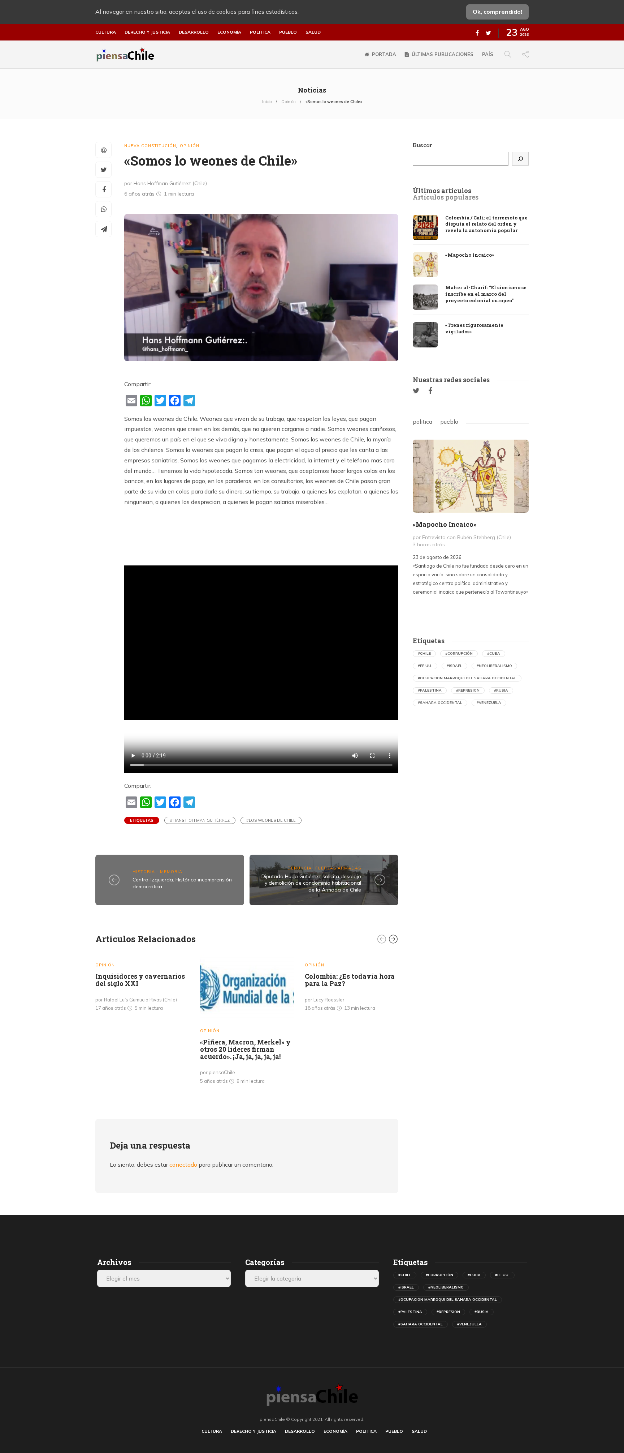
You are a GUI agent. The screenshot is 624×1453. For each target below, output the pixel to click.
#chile (424, 653)
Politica (260, 32)
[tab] (442, 191)
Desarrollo (194, 32)
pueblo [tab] (449, 421)
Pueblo (288, 32)
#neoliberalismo (494, 665)
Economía (229, 32)
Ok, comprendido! (497, 11)
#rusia (501, 690)
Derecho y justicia (147, 32)
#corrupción (459, 653)
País (487, 54)
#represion (468, 690)
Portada (384, 54)
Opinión (288, 101)
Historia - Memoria (157, 871)
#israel (454, 665)
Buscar (422, 145)
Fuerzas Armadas (338, 868)
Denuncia (299, 868)
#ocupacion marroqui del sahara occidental (467, 678)
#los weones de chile (271, 820)
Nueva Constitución (150, 145)
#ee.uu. (425, 665)
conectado (183, 1164)
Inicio (267, 101)
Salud (313, 32)
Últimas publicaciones (442, 54)
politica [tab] (422, 421)
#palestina (430, 690)
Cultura (105, 32)
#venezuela (489, 702)
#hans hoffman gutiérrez (200, 820)
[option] (142, 984)
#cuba (493, 653)
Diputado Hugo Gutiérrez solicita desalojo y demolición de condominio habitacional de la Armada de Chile (311, 883)
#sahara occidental (440, 702)
